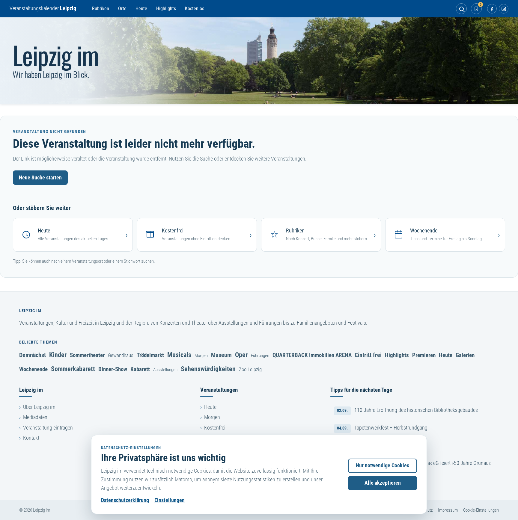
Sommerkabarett (73, 369)
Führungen (260, 355)
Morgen (201, 355)
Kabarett (140, 369)
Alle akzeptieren (383, 483)
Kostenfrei (214, 428)
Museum (221, 355)
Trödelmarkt (150, 355)
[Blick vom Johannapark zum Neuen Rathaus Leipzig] (259, 60)
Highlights (166, 8)
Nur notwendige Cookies (382, 465)
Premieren (424, 355)
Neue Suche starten (40, 178)
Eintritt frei (368, 355)
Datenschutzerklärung (125, 500)
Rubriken (100, 8)
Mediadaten (35, 417)
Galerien (465, 355)
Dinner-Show (112, 369)
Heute (141, 8)
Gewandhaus (120, 355)
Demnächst (32, 355)
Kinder (58, 355)
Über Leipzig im (39, 407)
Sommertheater (87, 355)
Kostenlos (194, 8)
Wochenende (33, 369)
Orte (122, 8)
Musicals (179, 355)
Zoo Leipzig (250, 369)
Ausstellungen (165, 369)
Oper (241, 355)
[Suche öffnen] (461, 8)
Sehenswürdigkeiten (208, 369)
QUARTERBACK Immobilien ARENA (312, 355)
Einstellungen (169, 500)
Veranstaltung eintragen (48, 428)
